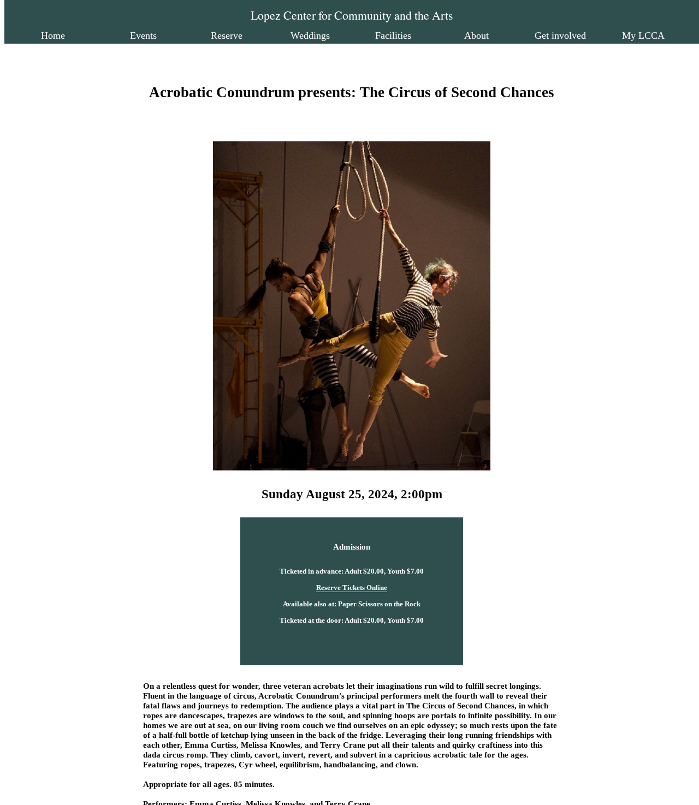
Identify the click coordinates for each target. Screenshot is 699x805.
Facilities (393, 35)
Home (53, 35)
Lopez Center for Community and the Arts (352, 15)
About (476, 35)
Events (143, 35)
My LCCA (643, 35)
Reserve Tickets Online (351, 588)
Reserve (226, 35)
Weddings (310, 35)
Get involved (560, 35)
